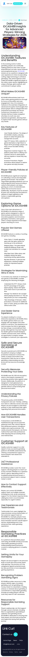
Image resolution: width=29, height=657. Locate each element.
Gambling (5, 20)
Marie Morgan (24, 20)
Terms (16, 652)
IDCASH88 (21, 71)
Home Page (7, 640)
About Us (5, 652)
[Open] (25, 3)
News (15, 640)
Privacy (11, 652)
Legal (20, 652)
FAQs (21, 640)
